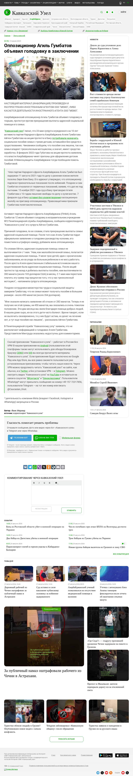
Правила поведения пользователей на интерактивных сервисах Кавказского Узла (58, 766)
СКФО (29, 27)
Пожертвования (87, 755)
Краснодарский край (59, 23)
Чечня (54, 27)
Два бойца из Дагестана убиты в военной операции (32, 538)
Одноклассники (51, 378)
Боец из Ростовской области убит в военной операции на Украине (35, 528)
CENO (20, 352)
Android (44, 345)
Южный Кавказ (79, 27)
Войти (123, 12)
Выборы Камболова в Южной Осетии (56, 31)
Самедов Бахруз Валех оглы (104, 413)
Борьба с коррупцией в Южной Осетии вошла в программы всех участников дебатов (106, 143)
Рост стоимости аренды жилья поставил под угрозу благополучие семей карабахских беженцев (107, 97)
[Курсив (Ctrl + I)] (39, 483)
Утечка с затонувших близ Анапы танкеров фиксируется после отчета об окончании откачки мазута (113, 593)
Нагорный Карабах (76, 23)
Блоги (69, 3)
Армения (45, 19)
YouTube (54, 374)
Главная (7, 36)
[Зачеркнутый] (49, 483)
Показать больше (66, 739)
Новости (8, 3)
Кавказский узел (14, 131)
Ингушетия (111, 19)
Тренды (24, 3)
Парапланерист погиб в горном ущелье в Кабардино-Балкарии (33, 548)
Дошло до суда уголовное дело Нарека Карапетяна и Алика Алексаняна (105, 48)
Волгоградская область (79, 19)
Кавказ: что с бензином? (17, 31)
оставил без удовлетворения (45, 197)
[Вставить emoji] (56, 483)
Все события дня (121, 554)
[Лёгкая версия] (120, 3)
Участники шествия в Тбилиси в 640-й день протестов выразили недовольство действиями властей (107, 208)
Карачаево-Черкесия (41, 23)
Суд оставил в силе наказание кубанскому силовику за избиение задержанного (47, 592)
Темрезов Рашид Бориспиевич (105, 351)
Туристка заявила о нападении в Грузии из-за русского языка (105, 727)
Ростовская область (113, 23)
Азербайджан (35, 19)
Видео (77, 3)
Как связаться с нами (68, 755)
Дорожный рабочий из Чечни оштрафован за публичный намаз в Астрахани (15, 592)
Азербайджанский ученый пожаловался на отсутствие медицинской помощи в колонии (82, 592)
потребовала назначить (65, 138)
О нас (53, 755)
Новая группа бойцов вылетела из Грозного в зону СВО (97, 547)
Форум (61, 3)
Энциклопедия (49, 3)
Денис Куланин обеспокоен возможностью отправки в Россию (107, 288)
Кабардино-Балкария (13, 23)
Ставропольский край (41, 27)
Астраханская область (59, 19)
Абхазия (8, 19)
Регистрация (41, 509)
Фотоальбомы (88, 3)
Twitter (24, 371)
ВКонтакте (33, 378)
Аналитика (35, 3)
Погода (100, 3)
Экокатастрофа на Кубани (96, 31)
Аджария (16, 19)
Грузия (93, 19)
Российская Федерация (95, 23)
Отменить (71, 510)
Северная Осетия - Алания (15, 27)
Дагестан (101, 19)
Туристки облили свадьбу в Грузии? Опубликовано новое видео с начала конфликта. (22, 728)
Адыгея (25, 19)
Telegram (60, 371)
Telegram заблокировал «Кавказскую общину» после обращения (64, 727)
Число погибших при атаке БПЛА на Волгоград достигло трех (97, 528)
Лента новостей (19, 36)
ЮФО (89, 27)
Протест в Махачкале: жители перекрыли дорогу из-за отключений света (105, 687)
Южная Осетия (65, 27)
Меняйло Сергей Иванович (103, 382)
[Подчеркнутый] (44, 483)
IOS (30, 352)
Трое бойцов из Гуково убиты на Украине (90, 538)
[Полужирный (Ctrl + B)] (33, 483)
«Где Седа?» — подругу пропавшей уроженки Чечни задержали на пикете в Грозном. (107, 643)
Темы (16, 3)
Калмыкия (27, 23)
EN (128, 3)
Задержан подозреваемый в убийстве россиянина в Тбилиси (106, 250)
